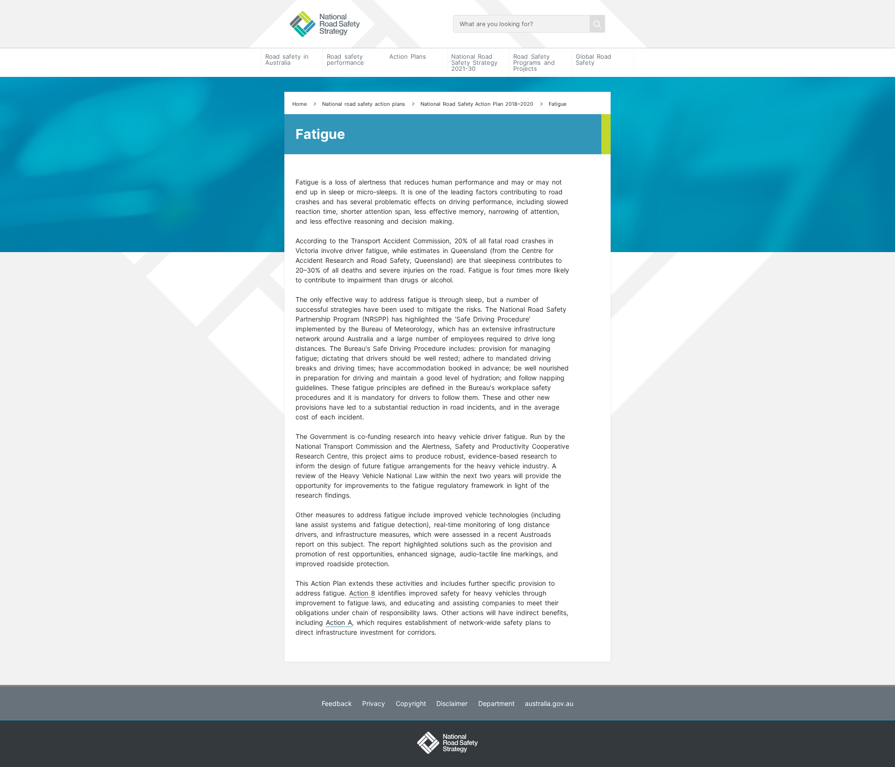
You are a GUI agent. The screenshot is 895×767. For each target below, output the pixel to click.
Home (299, 104)
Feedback (337, 703)
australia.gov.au (549, 703)
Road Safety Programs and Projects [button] (533, 62)
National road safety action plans (363, 104)
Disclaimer (452, 703)
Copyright (411, 703)
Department (496, 703)
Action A (339, 622)
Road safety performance (345, 59)
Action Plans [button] (407, 56)
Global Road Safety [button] (593, 59)
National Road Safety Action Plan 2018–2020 (476, 104)
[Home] (366, 24)
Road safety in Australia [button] (287, 59)
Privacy (373, 703)
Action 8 (362, 593)
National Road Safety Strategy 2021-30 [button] (474, 62)
